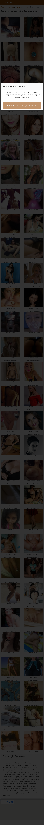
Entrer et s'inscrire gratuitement (22, 105)
